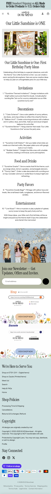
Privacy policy (18, 486)
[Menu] (3, 14)
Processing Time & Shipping (13, 406)
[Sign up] (46, 281)
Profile (4, 444)
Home (4, 392)
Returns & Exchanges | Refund (14, 414)
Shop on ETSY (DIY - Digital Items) (15, 372)
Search (4, 384)
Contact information (35, 489)
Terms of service (30, 486)
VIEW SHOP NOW (25, 317)
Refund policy (8, 486)
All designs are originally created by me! (17, 427)
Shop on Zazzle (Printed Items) (14, 376)
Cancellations (7, 410)
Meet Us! (5, 380)
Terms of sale (13, 489)
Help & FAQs (7, 388)
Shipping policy (42, 486)
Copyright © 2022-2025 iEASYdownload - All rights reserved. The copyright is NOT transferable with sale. (22, 432)
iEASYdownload (28, 482)
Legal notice (23, 489)
